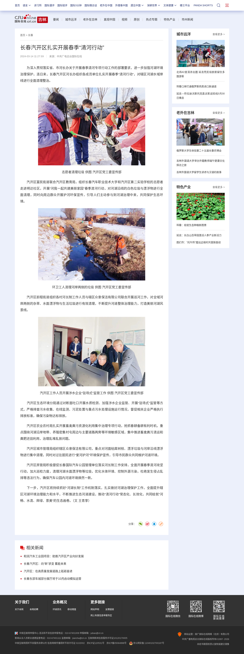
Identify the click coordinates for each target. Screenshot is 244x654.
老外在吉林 (90, 19)
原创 (137, 19)
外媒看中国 (121, 5)
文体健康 (168, 5)
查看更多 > (219, 34)
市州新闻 (187, 19)
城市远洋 (71, 19)
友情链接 (109, 609)
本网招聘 (34, 609)
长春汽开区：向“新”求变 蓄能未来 (45, 563)
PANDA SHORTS (203, 5)
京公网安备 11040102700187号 (148, 643)
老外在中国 (106, 5)
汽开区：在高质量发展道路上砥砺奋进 (48, 571)
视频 (124, 19)
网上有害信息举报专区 (101, 615)
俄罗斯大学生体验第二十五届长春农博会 (198, 150)
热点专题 (151, 19)
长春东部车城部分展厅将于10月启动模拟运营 (52, 578)
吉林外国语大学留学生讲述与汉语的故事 (198, 172)
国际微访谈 (90, 5)
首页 (17, 5)
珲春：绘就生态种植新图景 (191, 225)
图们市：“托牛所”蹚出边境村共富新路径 (198, 242)
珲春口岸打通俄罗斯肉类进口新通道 (196, 86)
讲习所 (38, 5)
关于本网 (19, 609)
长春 (30, 35)
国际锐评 (62, 5)
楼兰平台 (185, 5)
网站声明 (95, 609)
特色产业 (169, 19)
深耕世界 (152, 5)
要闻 (56, 19)
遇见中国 (136, 5)
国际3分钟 (76, 5)
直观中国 (109, 19)
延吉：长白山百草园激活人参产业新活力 (198, 235)
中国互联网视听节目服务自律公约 (31, 643)
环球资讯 (57, 609)
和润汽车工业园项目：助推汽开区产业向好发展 (54, 556)
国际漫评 (49, 5)
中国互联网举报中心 (29, 633)
